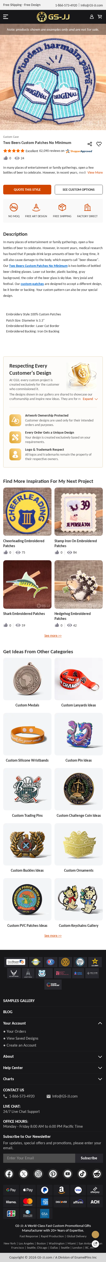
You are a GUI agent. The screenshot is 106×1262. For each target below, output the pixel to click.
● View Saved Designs (20, 1038)
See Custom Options (79, 189)
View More (94, 172)
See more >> (53, 635)
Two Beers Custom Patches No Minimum (38, 266)
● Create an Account (19, 1045)
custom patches (32, 284)
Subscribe (89, 1158)
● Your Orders (14, 1031)
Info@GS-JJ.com (65, 1096)
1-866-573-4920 (22, 1096)
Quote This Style (27, 189)
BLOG (7, 1011)
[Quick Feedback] (95, 1244)
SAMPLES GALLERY (19, 1000)
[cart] (99, 17)
